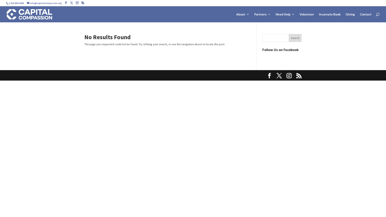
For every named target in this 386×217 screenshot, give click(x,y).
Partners (260, 14)
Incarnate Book (330, 14)
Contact (366, 14)
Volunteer (307, 14)
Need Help (283, 14)
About (240, 14)
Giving (350, 14)
